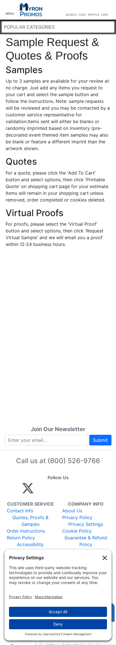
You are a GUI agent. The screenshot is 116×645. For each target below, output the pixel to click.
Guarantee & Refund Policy (85, 541)
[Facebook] (41, 491)
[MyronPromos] (31, 10)
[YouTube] (90, 491)
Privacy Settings (85, 524)
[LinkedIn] (78, 491)
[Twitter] (28, 491)
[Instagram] (65, 491)
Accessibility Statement (30, 548)
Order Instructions (26, 531)
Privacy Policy (77, 517)
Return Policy (21, 537)
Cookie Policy (77, 531)
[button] (10, 10)
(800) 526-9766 (74, 461)
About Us (72, 510)
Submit (100, 440)
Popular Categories (29, 27)
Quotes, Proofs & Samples (30, 521)
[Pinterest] (53, 491)
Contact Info (20, 510)
